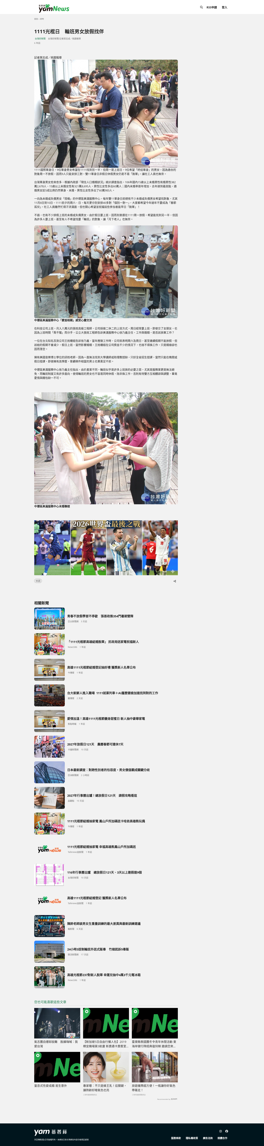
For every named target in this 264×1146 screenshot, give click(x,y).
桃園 (38, 581)
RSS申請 (212, 7)
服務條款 (176, 1138)
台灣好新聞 (40, 38)
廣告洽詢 (208, 1138)
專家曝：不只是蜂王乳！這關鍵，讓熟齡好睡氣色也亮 (105, 1088)
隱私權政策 (192, 1138)
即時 (42, 19)
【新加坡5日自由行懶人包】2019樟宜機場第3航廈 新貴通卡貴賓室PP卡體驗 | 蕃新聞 (104, 1044)
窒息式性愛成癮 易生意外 (50, 1086)
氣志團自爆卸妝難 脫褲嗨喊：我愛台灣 (56, 1044)
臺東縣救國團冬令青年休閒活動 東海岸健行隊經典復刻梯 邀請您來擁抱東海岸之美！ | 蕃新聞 (154, 1044)
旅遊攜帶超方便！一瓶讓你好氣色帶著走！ (153, 1088)
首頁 (36, 19)
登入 (224, 7)
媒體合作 (222, 1138)
